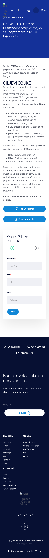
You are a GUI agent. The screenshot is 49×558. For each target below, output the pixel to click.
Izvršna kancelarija (31, 446)
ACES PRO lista (9, 485)
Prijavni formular (27, 219)
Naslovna (7, 442)
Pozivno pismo (27, 208)
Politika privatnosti (16, 551)
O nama (6, 446)
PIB (9, 274)
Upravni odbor (29, 442)
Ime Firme (11, 259)
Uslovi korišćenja (34, 551)
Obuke (5, 475)
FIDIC (25, 453)
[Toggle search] (36, 10)
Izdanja (6, 478)
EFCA (25, 456)
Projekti (6, 449)
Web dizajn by (24, 543)
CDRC (5, 463)
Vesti (5, 456)
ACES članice (28, 449)
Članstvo (7, 482)
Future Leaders (9, 489)
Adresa (11, 292)
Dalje (13, 311)
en (45, 10)
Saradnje (7, 453)
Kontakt (6, 460)
